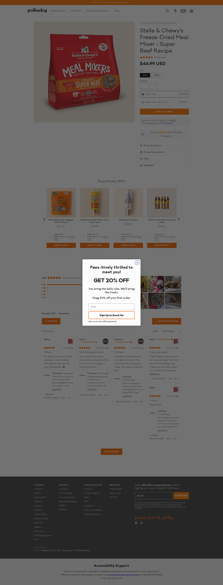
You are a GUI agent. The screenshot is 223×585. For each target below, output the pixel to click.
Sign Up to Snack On (112, 315)
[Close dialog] (137, 262)
